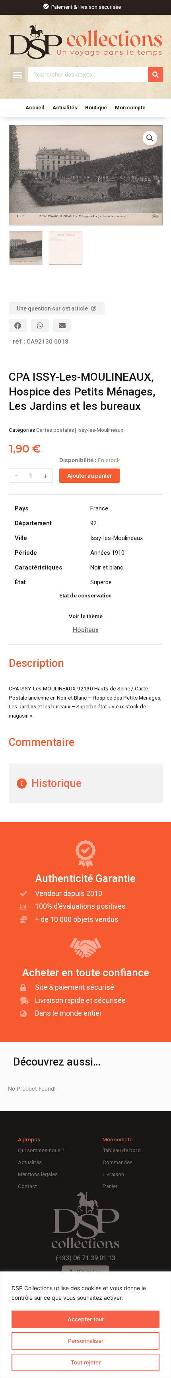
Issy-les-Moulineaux (100, 430)
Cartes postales (55, 430)
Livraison (113, 1174)
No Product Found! (32, 1088)
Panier (110, 1186)
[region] (85, 1324)
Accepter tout (86, 1319)
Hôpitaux (86, 630)
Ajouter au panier (89, 476)
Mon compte (130, 108)
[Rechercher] (155, 74)
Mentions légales (38, 1174)
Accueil (35, 108)
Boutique (96, 108)
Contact (27, 1186)
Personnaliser (85, 1340)
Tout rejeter (86, 1362)
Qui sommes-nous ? (41, 1150)
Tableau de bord (122, 1150)
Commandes (117, 1162)
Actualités (64, 108)
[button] (17, 75)
